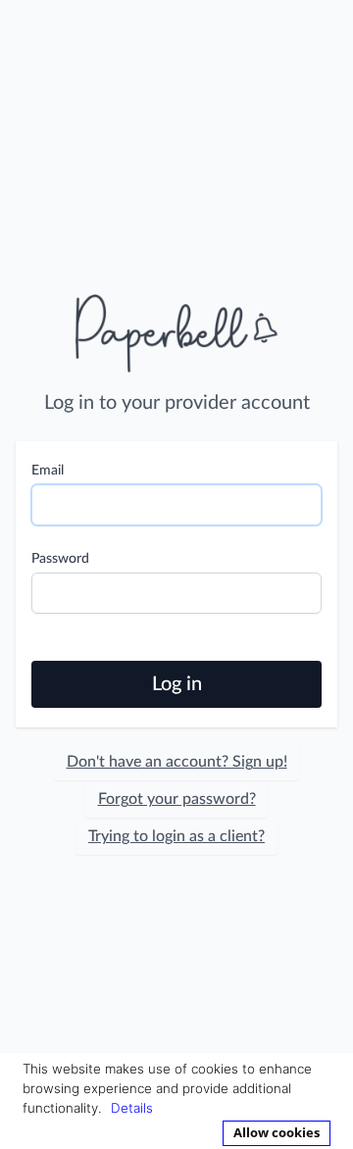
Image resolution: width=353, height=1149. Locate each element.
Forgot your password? (177, 799)
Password (60, 559)
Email (47, 470)
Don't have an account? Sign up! (177, 762)
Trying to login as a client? (176, 836)
